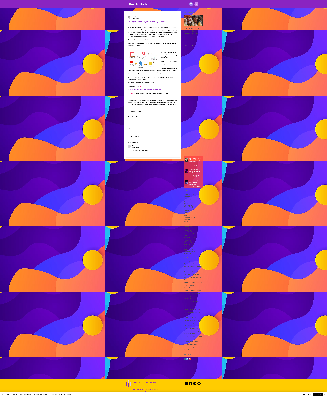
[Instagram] (186, 383)
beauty (197, 301)
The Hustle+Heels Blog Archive (136, 111)
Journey (193, 282)
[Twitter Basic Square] (187, 359)
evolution (194, 317)
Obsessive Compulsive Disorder (192, 290)
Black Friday (195, 261)
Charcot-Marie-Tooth (193, 274)
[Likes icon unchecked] (133, 154)
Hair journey (187, 282)
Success (186, 298)
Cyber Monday (188, 277)
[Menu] (191, 4)
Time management (189, 301)
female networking (189, 323)
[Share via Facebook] (128, 116)
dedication (186, 314)
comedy (199, 309)
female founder (198, 320)
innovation (192, 328)
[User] (196, 4)
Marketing (199, 282)
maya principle (196, 331)
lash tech (198, 328)
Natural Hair (192, 285)
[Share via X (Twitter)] (133, 116)
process (197, 347)
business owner (188, 306)
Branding (195, 263)
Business (186, 266)
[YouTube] (199, 383)
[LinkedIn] (194, 383)
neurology (186, 341)
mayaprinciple (187, 333)
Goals (198, 280)
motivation (199, 336)
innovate (186, 328)
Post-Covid (187, 293)
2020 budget (187, 261)
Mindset (186, 285)
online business (194, 341)
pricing (192, 347)
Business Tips (187, 271)
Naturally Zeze (188, 288)
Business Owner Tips (189, 269)
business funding (193, 304)
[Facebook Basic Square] (185, 359)
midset (194, 336)
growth (196, 323)
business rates (197, 306)
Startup (199, 296)
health (194, 325)
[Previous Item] (186, 20)
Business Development (196, 266)
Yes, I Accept (317, 394)
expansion (186, 320)
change (186, 309)
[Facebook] (190, 383)
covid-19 (197, 312)
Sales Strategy (188, 296)
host (198, 325)
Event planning (197, 277)
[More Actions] (177, 146)
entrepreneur (187, 317)
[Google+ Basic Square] (190, 359)
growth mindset (188, 325)
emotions (192, 314)
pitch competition (188, 344)
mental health (187, 336)
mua (185, 339)
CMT (185, 274)
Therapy (191, 298)
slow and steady (188, 349)
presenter (186, 347)
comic (185, 312)
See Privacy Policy (68, 394)
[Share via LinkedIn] (137, 116)
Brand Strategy (188, 263)
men (193, 333)
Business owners (196, 271)
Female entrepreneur (189, 280)
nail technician (191, 339)
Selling (194, 296)
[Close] (325, 394)
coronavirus (191, 312)
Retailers (193, 293)
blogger (186, 304)
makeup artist (187, 331)
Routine (199, 293)
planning (196, 344)
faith (191, 320)
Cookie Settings (306, 394)
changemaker (192, 309)
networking (199, 339)
